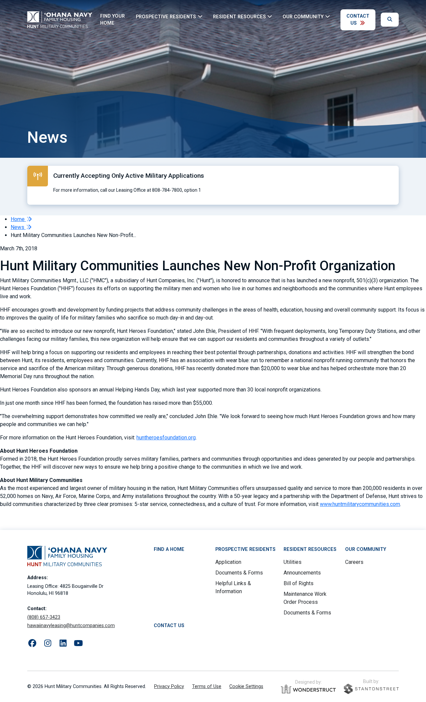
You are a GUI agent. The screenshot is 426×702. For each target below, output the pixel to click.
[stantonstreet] (371, 689)
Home (18, 219)
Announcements (302, 573)
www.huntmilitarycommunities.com (360, 504)
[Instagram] (48, 643)
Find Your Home (112, 19)
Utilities (293, 562)
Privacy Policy (169, 686)
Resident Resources (310, 549)
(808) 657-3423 (43, 617)
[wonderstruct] (308, 689)
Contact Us (357, 19)
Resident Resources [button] (239, 16)
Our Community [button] (303, 16)
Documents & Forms (239, 573)
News (18, 227)
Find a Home (169, 549)
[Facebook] (32, 643)
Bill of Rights (299, 583)
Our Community (365, 549)
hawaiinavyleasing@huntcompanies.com (71, 625)
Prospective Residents (245, 549)
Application (228, 562)
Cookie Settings (246, 686)
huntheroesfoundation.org (166, 437)
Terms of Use (206, 686)
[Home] (59, 20)
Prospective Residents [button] (166, 16)
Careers (354, 562)
